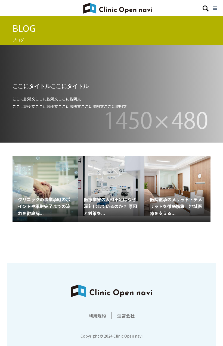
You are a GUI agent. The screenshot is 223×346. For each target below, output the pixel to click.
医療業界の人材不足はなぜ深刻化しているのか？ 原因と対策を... (110, 206)
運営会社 (126, 315)
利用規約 (97, 315)
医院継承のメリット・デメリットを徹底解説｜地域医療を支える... (176, 206)
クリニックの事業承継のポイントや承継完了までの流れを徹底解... (44, 206)
